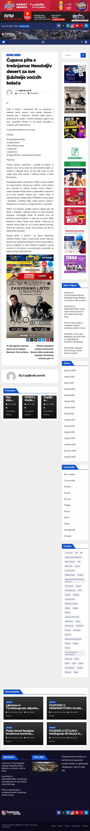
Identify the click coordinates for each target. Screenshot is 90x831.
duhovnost (69, 586)
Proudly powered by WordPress (13, 825)
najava (75, 608)
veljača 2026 (69, 408)
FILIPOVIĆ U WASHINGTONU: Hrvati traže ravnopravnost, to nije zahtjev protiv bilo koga (74, 311)
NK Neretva (69, 626)
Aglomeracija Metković (73, 557)
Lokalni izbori (70, 599)
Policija (67, 643)
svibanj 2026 (69, 389)
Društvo (10, 55)
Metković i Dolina (71, 604)
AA (76, 553)
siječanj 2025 (70, 445)
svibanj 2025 (69, 420)
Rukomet (68, 659)
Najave (67, 612)
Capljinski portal (24, 90)
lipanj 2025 (69, 414)
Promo (67, 511)
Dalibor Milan (70, 575)
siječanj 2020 (70, 457)
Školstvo (68, 672)
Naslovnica (69, 621)
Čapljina (80, 668)
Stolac (76, 659)
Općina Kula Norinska (73, 639)
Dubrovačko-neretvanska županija (74, 580)
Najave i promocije (72, 617)
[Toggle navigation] (43, 42)
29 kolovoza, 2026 (15, 712)
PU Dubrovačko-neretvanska (71, 653)
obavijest (76, 630)
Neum (78, 621)
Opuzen (68, 635)
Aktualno (85, 826)
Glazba (67, 493)
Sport (66, 518)
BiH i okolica (69, 474)
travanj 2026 (69, 395)
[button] (82, 42)
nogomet (79, 626)
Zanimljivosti (69, 530)
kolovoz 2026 (70, 371)
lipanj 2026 (69, 383)
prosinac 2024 (70, 451)
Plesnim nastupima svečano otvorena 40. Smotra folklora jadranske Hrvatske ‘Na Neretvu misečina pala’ (42, 352)
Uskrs (67, 663)
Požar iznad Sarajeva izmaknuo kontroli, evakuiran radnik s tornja (74, 325)
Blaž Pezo (68, 566)
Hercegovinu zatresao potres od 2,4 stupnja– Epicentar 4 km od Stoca (17, 349)
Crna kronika (69, 481)
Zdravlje (67, 536)
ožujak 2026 (69, 401)
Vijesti (17, 55)
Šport (76, 672)
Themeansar (6, 827)
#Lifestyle (34, 93)
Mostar (67, 608)
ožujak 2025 (69, 432)
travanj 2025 (69, 426)
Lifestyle (76, 595)
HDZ (80, 590)
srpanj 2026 (69, 377)
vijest (74, 663)
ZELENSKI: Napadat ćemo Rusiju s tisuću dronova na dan (73, 350)
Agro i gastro (70, 562)
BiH (79, 562)
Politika (67, 505)
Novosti (67, 499)
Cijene (77, 566)
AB (81, 553)
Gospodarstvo (70, 590)
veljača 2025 (69, 438)
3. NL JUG (69, 553)
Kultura (67, 595)
